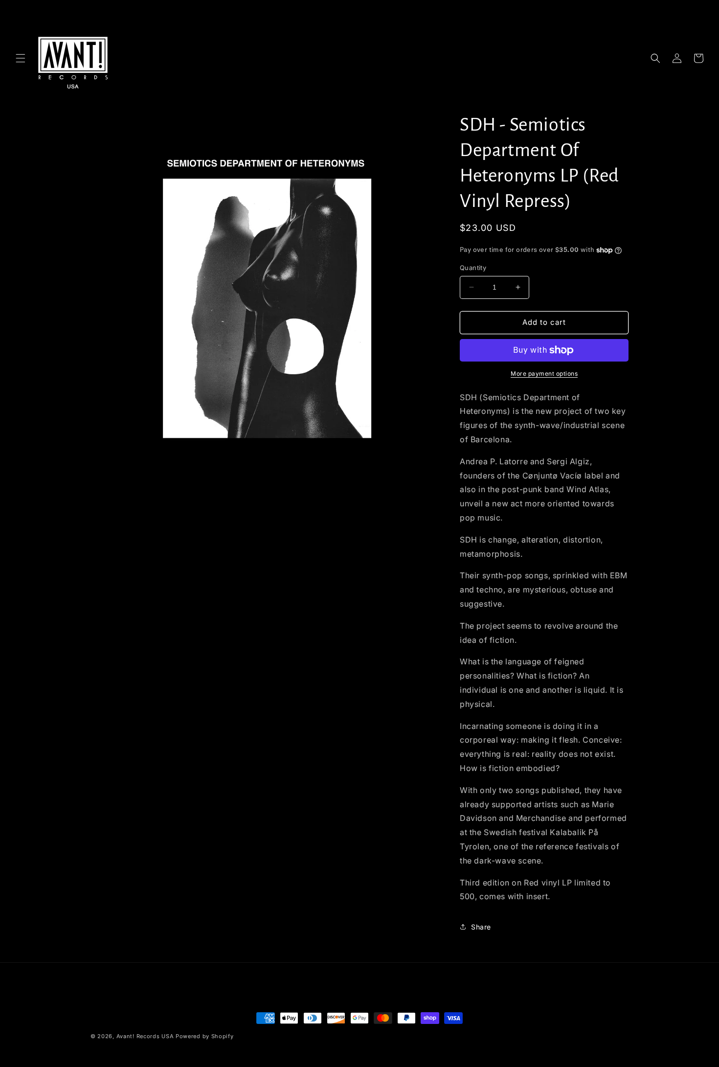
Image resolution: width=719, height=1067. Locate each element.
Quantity (473, 268)
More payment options (544, 373)
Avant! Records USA (145, 1036)
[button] (20, 58)
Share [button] (481, 927)
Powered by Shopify (205, 1036)
